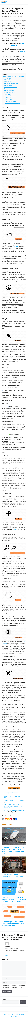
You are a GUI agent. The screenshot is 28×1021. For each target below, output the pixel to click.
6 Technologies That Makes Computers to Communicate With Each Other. (13, 924)
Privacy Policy (11, 1016)
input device (22, 51)
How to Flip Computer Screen (11, 804)
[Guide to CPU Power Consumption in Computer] (14, 871)
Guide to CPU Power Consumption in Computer (12, 876)
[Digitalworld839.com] (4, 2)
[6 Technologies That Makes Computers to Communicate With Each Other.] (14, 918)
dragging (15, 529)
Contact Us (17, 1016)
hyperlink (16, 246)
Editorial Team (11, 1014)
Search (4, 999)
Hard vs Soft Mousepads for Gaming (13, 800)
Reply (6, 955)
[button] (19, 2)
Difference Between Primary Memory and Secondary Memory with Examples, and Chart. (13, 850)
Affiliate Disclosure (20, 1014)
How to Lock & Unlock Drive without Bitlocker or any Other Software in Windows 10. (14, 899)
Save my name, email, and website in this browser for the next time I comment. (14, 986)
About (5, 1014)
